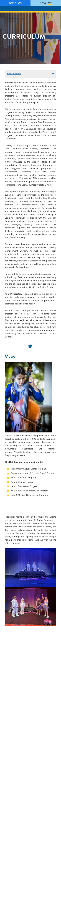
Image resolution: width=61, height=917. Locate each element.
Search (55, 4)
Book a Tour (15, 3)
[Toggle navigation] (49, 5)
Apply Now (46, 3)
